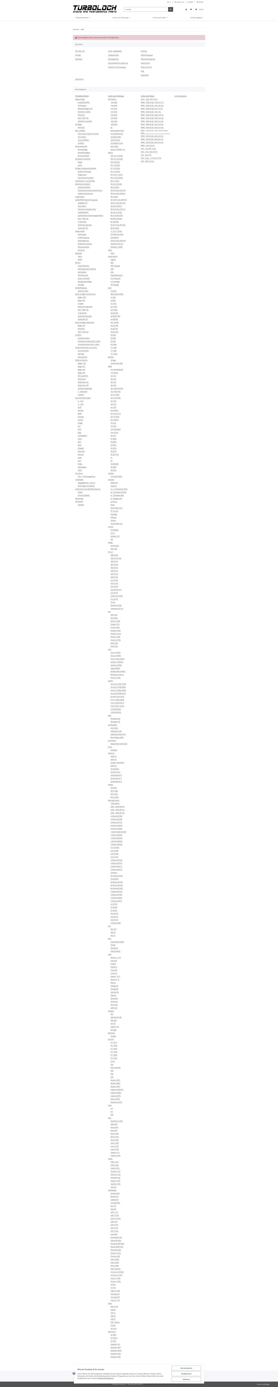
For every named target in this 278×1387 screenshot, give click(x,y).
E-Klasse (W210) (116, 863)
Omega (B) (114, 989)
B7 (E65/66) (115, 222)
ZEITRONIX (79, 502)
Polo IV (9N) (115, 1266)
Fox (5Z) (113, 1209)
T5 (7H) (113, 1288)
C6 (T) (113, 533)
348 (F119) (114, 561)
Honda (110, 681)
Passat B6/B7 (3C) (117, 1247)
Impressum (79, 79)
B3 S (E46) (114, 197)
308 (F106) (114, 555)
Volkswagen (82, 467)
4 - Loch (81, 401)
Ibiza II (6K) (115, 1134)
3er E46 (113, 385)
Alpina (110, 153)
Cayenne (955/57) (117, 1090)
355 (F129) (114, 564)
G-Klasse (114, 873)
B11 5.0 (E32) (115, 171)
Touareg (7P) (115, 1297)
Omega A (114, 750)
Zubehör (81, 143)
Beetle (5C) (114, 1196)
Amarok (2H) (115, 1193)
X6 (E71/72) (115, 454)
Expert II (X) (115, 1027)
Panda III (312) (116, 634)
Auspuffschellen (84, 102)
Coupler (81, 303)
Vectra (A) (114, 1001)
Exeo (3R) (114, 1130)
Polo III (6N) (115, 1262)
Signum (113, 995)
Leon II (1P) (114, 1146)
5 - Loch (81, 404)
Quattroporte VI (116, 781)
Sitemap (144, 51)
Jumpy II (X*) (115, 536)
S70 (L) (113, 1313)
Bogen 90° (81, 373)
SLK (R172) (114, 920)
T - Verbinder (82, 392)
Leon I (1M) (115, 1143)
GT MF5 (113, 1341)
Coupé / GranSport (117, 763)
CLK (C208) (114, 851)
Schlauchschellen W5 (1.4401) (88, 344)
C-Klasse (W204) (116, 841)
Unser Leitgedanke (115, 51)
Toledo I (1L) (115, 1152)
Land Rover (112, 741)
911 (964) (114, 1046)
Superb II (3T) (115, 1184)
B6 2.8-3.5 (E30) (116, 212)
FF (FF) (113, 602)
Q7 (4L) (113, 341)
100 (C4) (113, 291)
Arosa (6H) (114, 1127)
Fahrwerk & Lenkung (82, 159)
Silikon (80, 492)
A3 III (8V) (114, 310)
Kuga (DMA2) (115, 668)
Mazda (110, 785)
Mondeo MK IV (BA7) (118, 671)
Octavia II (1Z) (115, 1174)
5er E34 (113, 404)
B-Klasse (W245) (116, 825)
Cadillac (111, 473)
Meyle (80, 162)
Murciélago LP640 (117, 737)
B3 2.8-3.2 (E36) (116, 184)
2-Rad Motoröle (83, 266)
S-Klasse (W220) (116, 898)
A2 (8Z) (113, 300)
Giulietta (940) (116, 137)
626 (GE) (114, 788)
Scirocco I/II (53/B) (117, 1272)
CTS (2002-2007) (116, 476)
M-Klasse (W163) (117, 882)
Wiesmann (112, 1332)
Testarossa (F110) (117, 608)
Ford (79, 429)
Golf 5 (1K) (114, 1225)
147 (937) (114, 109)
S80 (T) (113, 1319)
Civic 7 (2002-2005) (117, 700)
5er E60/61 (114, 410)
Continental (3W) (117, 363)
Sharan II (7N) (116, 1281)
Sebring (113, 517)
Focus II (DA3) (115, 652)
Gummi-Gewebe (84, 495)
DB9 (112, 269)
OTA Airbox (82, 137)
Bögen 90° (81, 300)
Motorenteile (80, 231)
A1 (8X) (113, 297)
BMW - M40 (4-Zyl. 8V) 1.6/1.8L (152, 109)
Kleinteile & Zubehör (82, 184)
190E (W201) (115, 803)
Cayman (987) (115, 1096)
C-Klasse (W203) (116, 838)
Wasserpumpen (83, 247)
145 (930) (114, 102)
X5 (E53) (113, 448)
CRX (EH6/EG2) (116, 712)
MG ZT (113, 935)
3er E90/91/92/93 (117, 388)
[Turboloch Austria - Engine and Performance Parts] (95, 9)
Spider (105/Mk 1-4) (118, 149)
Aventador (114, 728)
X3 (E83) (113, 442)
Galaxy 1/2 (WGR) (117, 662)
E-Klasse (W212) (116, 869)
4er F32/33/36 (116, 398)
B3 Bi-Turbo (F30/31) (118, 193)
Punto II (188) (115, 637)
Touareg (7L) (115, 1294)
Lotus (80, 439)
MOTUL (78, 263)
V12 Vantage (115, 281)
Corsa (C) (114, 973)
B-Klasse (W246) (116, 829)
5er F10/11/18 (116, 414)
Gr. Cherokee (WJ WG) (118, 492)
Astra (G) (114, 961)
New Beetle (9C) (116, 1237)
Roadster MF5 (116, 1357)
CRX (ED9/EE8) (116, 709)
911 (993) (114, 1052)
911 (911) (114, 1042)
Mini (79, 442)
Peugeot (81, 448)
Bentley (80, 410)
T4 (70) (113, 1284)
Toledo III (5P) (115, 1156)
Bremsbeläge (82, 149)
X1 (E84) (113, 439)
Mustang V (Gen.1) (117, 674)
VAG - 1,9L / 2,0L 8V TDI (149, 152)
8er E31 (113, 436)
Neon (113, 505)
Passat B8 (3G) (116, 1250)
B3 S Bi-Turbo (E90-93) (119, 200)
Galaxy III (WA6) (116, 665)
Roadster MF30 (116, 1350)
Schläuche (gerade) (85, 388)
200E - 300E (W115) (117, 810)
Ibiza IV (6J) (114, 1140)
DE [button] (168, 2)
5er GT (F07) (115, 417)
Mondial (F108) (116, 605)
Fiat (79, 426)
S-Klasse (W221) (116, 901)
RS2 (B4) (114, 344)
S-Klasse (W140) (116, 895)
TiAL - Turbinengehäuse (86, 476)
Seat (79, 461)
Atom (112, 253)
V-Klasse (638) (116, 923)
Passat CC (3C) (116, 1253)
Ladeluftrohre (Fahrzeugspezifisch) (90, 215)
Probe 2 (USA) (115, 678)
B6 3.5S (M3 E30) (117, 215)
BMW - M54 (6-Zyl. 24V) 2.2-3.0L (152, 121)
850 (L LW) (114, 1306)
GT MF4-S (114, 1338)
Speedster (114, 998)
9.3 (112, 1108)
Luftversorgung (83, 237)
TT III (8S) (114, 354)
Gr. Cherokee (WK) (117, 495)
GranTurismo (115, 772)
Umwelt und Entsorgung (117, 67)
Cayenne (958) (116, 1093)
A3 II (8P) (114, 307)
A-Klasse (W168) (116, 816)
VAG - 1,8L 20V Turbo (148, 149)
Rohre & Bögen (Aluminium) (85, 294)
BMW (80, 414)
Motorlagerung (83, 241)
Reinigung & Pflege (85, 281)
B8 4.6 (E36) (115, 228)
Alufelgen (78, 124)
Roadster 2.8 (115, 1344)
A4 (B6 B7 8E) (115, 316)
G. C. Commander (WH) (119, 489)
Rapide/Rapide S (117, 275)
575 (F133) (114, 586)
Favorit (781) (115, 1168)
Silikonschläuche (81, 360)
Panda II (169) (115, 630)
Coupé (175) (115, 624)
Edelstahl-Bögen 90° (85, 109)
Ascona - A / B (116, 957)
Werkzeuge (79, 498)
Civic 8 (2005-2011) (117, 703)
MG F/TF (114, 929)
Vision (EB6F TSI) (116, 524)
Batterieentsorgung (148, 59)
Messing (81, 354)
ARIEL (110, 250)
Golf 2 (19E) (115, 1215)
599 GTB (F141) (116, 590)
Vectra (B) (114, 1005)
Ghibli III (114, 766)
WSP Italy (81, 127)
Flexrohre (81, 115)
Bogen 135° (82, 363)
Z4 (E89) (113, 467)
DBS (112, 272)
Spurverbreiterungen (83, 398)
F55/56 (113, 945)
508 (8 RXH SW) (116, 1017)
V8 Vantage (115, 285)
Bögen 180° (82, 297)
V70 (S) (113, 1325)
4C (112, 127)
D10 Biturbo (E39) (117, 234)
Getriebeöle (82, 272)
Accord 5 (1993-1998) (118, 684)
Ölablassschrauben (85, 244)
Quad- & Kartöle (84, 278)
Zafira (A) (114, 1008)
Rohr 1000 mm (83, 118)
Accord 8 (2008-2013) (118, 693)
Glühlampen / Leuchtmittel (85, 181)
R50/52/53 (114, 948)
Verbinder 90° (83, 228)
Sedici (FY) (114, 643)
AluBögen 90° (83, 203)
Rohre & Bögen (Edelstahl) (84, 322)
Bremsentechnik (81, 146)
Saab (79, 458)
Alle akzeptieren (186, 1368)
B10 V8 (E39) (115, 162)
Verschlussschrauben (85, 178)
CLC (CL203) (115, 847)
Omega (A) (114, 986)
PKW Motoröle (83, 275)
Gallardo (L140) (116, 731)
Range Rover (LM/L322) (119, 744)
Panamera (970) (116, 1102)
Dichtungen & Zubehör (86, 486)
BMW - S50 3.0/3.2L (148, 145)
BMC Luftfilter (80, 131)
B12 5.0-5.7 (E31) (117, 175)
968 (112, 1077)
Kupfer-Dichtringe (84, 171)
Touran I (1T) (115, 1300)
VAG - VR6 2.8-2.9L (147, 161)
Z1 (111, 458)
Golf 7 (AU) (114, 1231)
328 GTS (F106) (116, 558)
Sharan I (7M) (115, 1278)
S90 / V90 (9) (115, 1322)
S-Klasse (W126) (116, 891)
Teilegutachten (113, 55)
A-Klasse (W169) (116, 819)
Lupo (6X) (114, 1234)
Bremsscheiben (83, 156)
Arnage (113, 360)
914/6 (113, 1061)
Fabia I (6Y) (114, 1162)
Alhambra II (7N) (116, 1121)
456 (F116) (114, 574)
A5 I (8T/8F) (115, 322)
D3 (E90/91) (115, 237)
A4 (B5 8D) (114, 313)
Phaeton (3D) (115, 1256)
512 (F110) (114, 580)
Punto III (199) (116, 640)
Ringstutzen (82, 175)
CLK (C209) (114, 854)
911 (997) (114, 1058)
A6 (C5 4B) (114, 325)
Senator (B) (115, 992)
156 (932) (114, 115)
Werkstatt (199, 2)
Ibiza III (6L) (115, 1137)
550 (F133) (114, 583)
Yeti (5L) (113, 1187)
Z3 (111, 461)
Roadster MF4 (116, 1354)
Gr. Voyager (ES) (116, 498)
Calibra (113, 964)
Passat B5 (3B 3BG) (117, 1244)
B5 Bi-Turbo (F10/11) (118, 209)
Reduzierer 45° (83, 382)
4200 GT (114, 759)
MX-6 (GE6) (114, 797)
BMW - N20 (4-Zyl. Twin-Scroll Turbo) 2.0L (154, 132)
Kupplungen (79, 197)
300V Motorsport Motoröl (87, 269)
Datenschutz (145, 63)
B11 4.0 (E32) (115, 168)
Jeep (79, 432)
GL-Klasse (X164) (116, 876)
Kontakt (190, 2)
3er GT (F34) (115, 395)
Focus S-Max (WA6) (117, 659)
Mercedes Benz (113, 800)
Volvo (80, 470)
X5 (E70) (113, 451)
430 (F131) (114, 571)
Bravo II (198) (115, 621)
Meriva (113, 983)
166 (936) (114, 124)
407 (112, 1014)
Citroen (80, 420)
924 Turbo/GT (116, 1068)
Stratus (113, 520)
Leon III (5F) (115, 1149)
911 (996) (114, 1055)
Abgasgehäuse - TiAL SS (86, 483)
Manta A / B (115, 979)
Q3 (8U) (113, 335)
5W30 (80, 256)
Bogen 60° (81, 370)
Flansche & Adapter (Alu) (87, 209)
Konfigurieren (186, 1374)
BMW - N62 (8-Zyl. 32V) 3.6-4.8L (152, 142)
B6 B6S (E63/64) (116, 219)
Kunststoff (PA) (83, 351)
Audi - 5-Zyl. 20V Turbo (149, 99)
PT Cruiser (114, 511)
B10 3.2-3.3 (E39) (117, 156)
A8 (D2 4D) (114, 332)
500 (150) (114, 615)
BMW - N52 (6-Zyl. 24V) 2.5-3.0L (152, 136)
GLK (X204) (114, 879)
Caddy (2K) (114, 1200)
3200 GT (114, 756)
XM (112, 539)
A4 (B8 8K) (114, 319)
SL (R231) (114, 910)
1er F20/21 (114, 373)
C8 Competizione (117, 134)
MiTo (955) (114, 146)
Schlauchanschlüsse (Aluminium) (90, 190)
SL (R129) (114, 904)
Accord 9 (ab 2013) (117, 697)
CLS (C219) (114, 857)
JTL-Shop (266, 1384)
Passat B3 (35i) (116, 1240)
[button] (186, 9)
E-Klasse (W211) (116, 866)
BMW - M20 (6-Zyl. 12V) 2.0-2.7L (152, 102)
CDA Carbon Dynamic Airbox (88, 134)
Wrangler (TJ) (115, 722)
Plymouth (81, 451)
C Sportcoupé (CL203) (118, 832)
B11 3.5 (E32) (115, 165)
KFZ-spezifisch (83, 376)
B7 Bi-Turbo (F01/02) (118, 225)
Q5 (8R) (113, 338)
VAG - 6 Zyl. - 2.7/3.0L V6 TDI (151, 158)
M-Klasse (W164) (117, 885)
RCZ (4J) (113, 1030)
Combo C (114, 967)
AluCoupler (82, 206)
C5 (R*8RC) (114, 530)
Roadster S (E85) (116, 247)
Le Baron (114, 502)
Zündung (81, 250)
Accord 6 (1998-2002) (118, 687)
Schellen (78, 335)
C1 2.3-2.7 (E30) (116, 231)
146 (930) (114, 105)
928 (112, 1071)
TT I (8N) (114, 348)
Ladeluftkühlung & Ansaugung (86, 200)
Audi (79, 407)
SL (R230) (114, 907)
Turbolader (79, 480)
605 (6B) (113, 1020)
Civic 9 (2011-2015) (117, 706)
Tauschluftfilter (83, 140)
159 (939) (114, 118)
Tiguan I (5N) (115, 1291)
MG (109, 926)
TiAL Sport (79, 473)
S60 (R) (113, 1310)
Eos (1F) (113, 1206)
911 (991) (114, 1049)
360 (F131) (114, 568)
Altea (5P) (114, 1124)
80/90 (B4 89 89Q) (117, 294)
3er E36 (113, 382)
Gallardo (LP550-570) (118, 734)
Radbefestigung (81, 288)
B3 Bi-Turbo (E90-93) (118, 190)
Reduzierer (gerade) (85, 307)
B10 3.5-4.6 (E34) (117, 159)
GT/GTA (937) (115, 140)
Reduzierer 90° (83, 385)
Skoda (80, 464)
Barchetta (114, 618)
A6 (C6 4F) (114, 329)
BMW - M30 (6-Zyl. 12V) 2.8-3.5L (152, 105)
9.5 (112, 1112)
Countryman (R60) (117, 942)
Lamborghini (82, 436)
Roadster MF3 (116, 1347)
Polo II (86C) (115, 1259)
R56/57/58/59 (115, 951)
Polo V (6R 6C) (115, 1269)
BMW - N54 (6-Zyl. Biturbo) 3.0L (152, 139)
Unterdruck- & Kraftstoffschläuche (87, 489)
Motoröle (78, 253)
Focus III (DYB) (116, 656)
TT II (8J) (113, 351)
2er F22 (113, 376)
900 (112, 1115)
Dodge (80, 423)
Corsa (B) (114, 970)
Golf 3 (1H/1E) (115, 1218)
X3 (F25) (113, 445)
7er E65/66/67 (116, 429)
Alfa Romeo (112, 99)
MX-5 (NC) (114, 794)
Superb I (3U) (115, 1181)
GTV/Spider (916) (117, 143)
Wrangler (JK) (115, 719)
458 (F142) (114, 577)
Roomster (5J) (115, 1178)
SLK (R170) (114, 913)
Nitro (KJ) (114, 549)
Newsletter (145, 75)
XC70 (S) (113, 1328)
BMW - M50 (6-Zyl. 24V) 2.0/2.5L (152, 115)
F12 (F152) (114, 599)
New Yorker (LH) (116, 508)
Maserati (111, 753)
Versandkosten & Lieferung (118, 63)
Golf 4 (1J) (114, 1222)
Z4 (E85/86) (115, 464)
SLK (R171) (114, 917)
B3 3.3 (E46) (115, 187)
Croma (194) (115, 627)
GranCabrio (115, 769)
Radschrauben (83, 291)
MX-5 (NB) (114, 791)
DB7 (112, 263)
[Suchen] (170, 9)
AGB (142, 71)
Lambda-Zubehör (84, 187)
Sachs (80, 165)
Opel (79, 445)
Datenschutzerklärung (105, 1378)
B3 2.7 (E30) (115, 181)
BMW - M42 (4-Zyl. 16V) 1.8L (151, 112)
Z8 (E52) (113, 470)
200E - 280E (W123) (117, 807)
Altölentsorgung (146, 55)
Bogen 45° (81, 366)
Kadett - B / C (115, 976)
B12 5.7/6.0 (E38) (117, 178)
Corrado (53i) (115, 1203)
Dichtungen (82, 105)
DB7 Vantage (115, 266)
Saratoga (114, 514)
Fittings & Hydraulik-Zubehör (85, 168)
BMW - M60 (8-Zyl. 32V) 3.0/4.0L (152, 124)
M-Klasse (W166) (117, 888)
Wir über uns (179, 2)
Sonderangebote (181, 96)
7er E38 (113, 426)
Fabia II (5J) (114, 1165)
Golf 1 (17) (114, 1212)
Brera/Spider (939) (117, 131)
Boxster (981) (115, 1080)
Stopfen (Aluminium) (85, 193)
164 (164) (114, 121)
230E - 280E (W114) (117, 813)
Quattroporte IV (116, 775)
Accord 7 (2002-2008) (118, 690)
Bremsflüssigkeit (84, 153)
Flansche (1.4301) (84, 112)
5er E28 (113, 401)
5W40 (80, 259)
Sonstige (81, 285)
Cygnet (113, 259)
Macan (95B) (115, 1099)
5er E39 (113, 407)
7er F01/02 (114, 432)
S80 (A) (113, 1316)
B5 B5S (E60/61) (116, 206)
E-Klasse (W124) (116, 860)
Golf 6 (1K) (114, 1228)
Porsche (81, 454)
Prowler (113, 1036)
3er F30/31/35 (116, 392)
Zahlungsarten (113, 59)
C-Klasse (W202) (116, 835)
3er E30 (113, 379)
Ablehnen (186, 1379)
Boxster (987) (115, 1086)
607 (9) (113, 1023)
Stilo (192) (114, 646)
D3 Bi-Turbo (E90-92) (118, 241)
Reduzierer (82, 379)
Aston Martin (112, 256)
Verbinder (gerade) (85, 225)
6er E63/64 (114, 420)
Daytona (114, 486)
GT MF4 (113, 1335)
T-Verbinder (82, 222)
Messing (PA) (82, 357)
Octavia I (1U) (115, 1171)
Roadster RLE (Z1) (117, 244)
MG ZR (113, 932)
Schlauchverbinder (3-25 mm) (86, 348)
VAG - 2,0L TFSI (146, 155)
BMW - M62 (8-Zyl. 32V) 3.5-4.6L (152, 127)
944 (112, 1074)
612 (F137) (114, 593)
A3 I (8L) (113, 303)
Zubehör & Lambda (85, 121)
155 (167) (114, 112)
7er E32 (113, 423)
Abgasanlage (80, 99)
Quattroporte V (116, 778)
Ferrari (110, 552)
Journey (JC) (115, 546)
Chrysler (81, 417)
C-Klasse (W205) (116, 844)
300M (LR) (114, 483)
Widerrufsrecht (146, 67)
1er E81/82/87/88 (117, 370)
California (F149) (116, 596)
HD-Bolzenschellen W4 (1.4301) (89, 341)
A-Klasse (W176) (116, 822)
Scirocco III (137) (116, 1275)
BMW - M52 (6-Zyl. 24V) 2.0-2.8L (152, 118)
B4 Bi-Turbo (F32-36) (118, 203)
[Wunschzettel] (191, 9)
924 (112, 1064)
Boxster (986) (115, 1083)
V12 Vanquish (116, 278)
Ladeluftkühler (83, 212)
